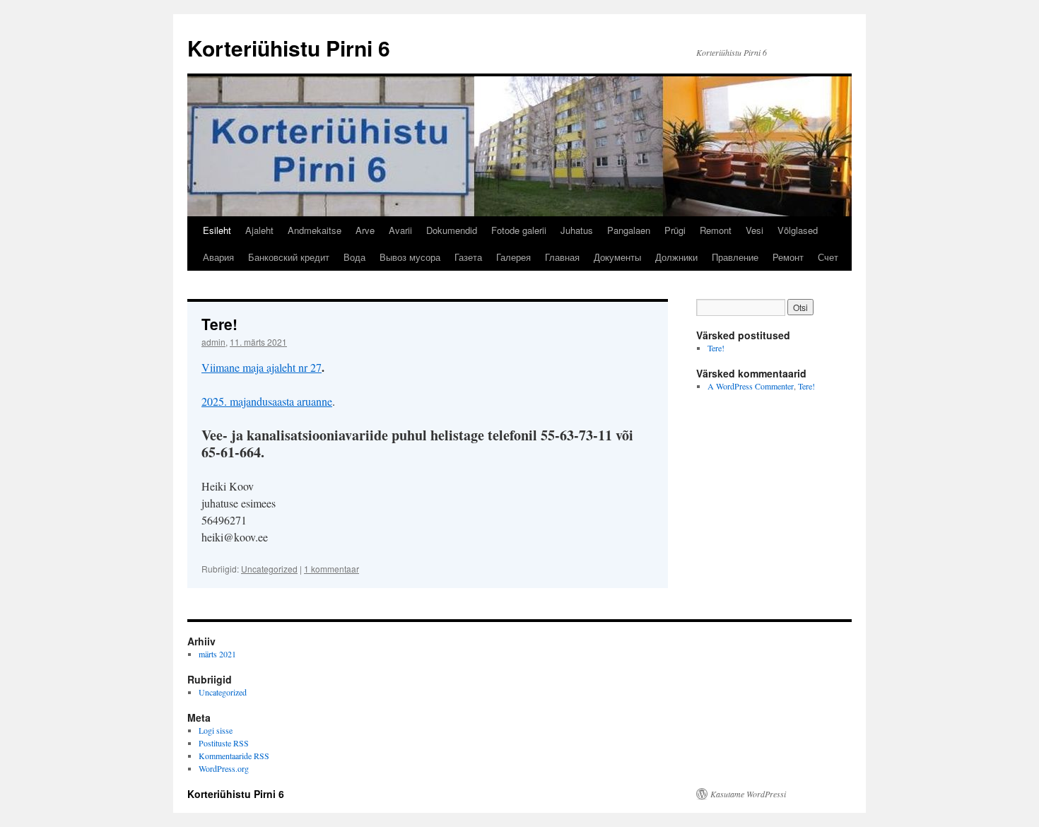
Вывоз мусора (410, 257)
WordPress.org (224, 768)
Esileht (217, 230)
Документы (617, 257)
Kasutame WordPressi (748, 793)
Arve (365, 230)
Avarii (400, 230)
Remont (716, 230)
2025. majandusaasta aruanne (266, 401)
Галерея (513, 257)
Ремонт (788, 257)
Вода (354, 257)
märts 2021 (217, 653)
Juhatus (576, 230)
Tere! (219, 323)
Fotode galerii (518, 230)
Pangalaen (628, 230)
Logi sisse (216, 730)
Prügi (675, 230)
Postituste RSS (224, 743)
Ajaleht (259, 230)
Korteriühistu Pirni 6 (288, 48)
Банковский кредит (288, 257)
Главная (562, 257)
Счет (828, 257)
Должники (676, 257)
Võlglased (797, 230)
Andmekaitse (314, 230)
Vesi (754, 230)
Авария (218, 257)
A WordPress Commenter (751, 386)
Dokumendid (451, 230)
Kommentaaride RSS (234, 755)
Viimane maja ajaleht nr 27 (261, 367)
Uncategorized (269, 569)
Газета (468, 257)
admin (213, 342)
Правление (735, 257)
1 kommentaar (331, 569)
